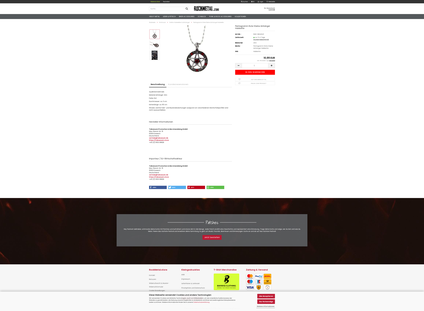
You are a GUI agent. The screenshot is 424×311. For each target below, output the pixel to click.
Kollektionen (240, 16)
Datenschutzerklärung (201, 302)
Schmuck (202, 16)
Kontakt (152, 275)
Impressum (185, 279)
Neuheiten (166, 2)
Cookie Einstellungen (157, 290)
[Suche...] (187, 9)
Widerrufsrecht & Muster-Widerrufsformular (159, 285)
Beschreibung (158, 84)
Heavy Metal (154, 16)
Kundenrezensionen (178, 84)
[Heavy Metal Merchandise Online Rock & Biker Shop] (206, 8)
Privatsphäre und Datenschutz (193, 288)
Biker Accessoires (186, 16)
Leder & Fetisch (169, 16)
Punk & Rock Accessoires (220, 16)
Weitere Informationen (265, 306)
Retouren (152, 279)
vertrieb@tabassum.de (158, 138)
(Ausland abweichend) (261, 40)
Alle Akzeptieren (266, 296)
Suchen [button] (245, 2)
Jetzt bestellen (212, 237)
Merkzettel (271, 2)
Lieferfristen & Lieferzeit (190, 283)
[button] (253, 1)
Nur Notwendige (266, 301)
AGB (183, 275)
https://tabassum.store (159, 140)
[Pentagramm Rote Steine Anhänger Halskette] (196, 50)
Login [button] (261, 2)
